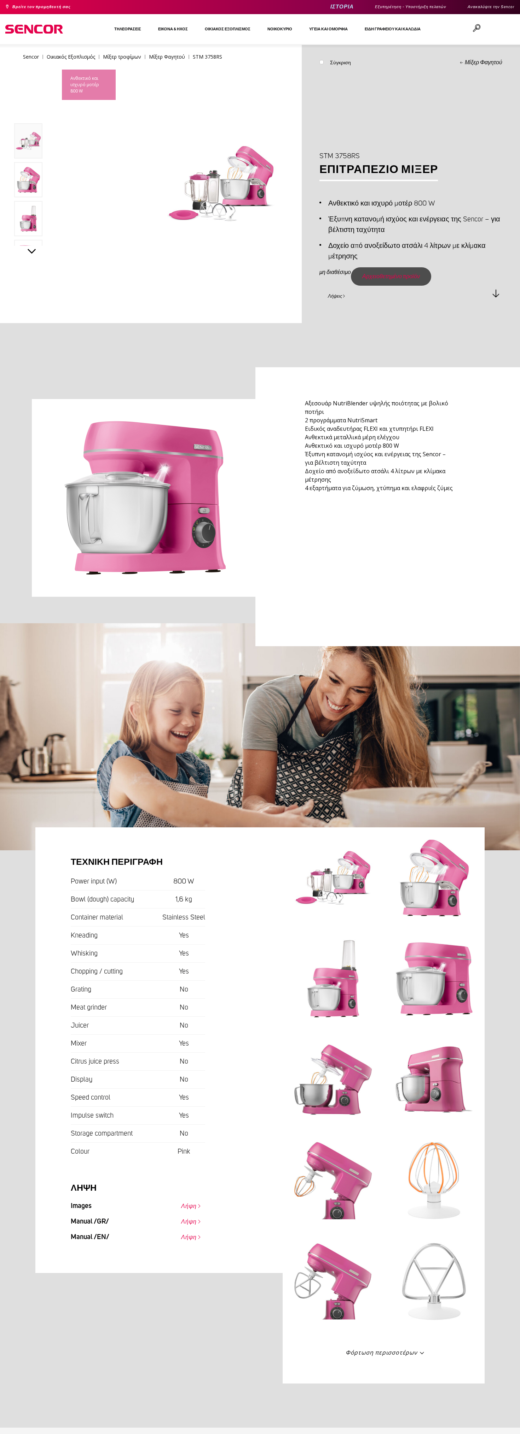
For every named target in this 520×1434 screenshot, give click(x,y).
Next (32, 253)
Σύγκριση (340, 64)
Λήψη (185, 1204)
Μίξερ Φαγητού (483, 62)
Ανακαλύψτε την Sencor (486, 7)
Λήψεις (339, 295)
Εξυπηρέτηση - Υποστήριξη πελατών (391, 7)
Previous (32, 107)
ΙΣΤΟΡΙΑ (314, 7)
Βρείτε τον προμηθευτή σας (49, 7)
